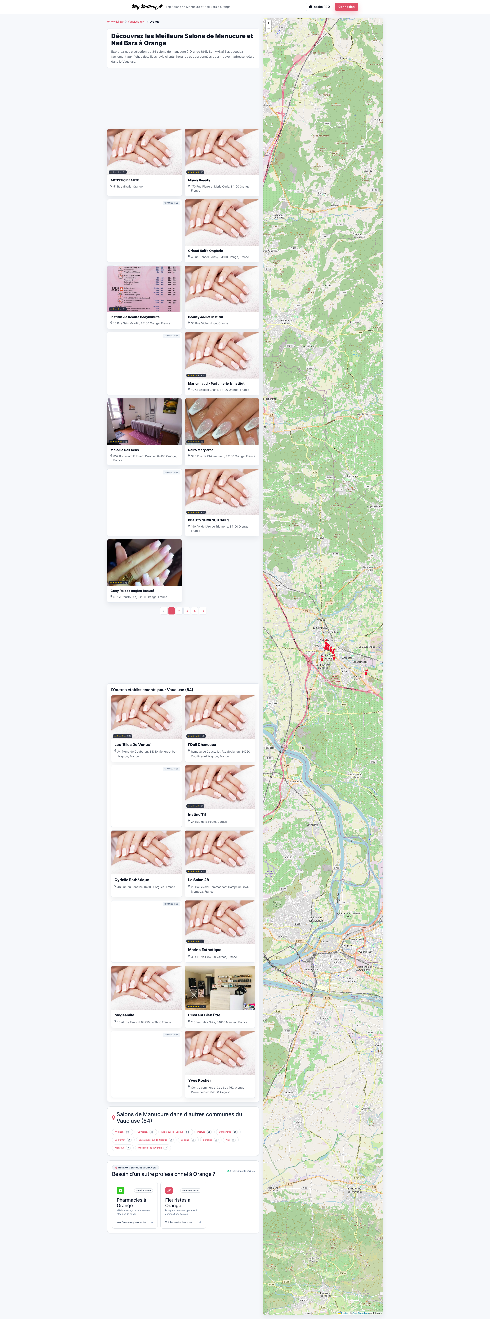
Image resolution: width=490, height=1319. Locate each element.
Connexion (346, 7)
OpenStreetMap (360, 1313)
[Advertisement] (183, 98)
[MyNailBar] (147, 7)
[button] (366, 672)
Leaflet (344, 1313)
